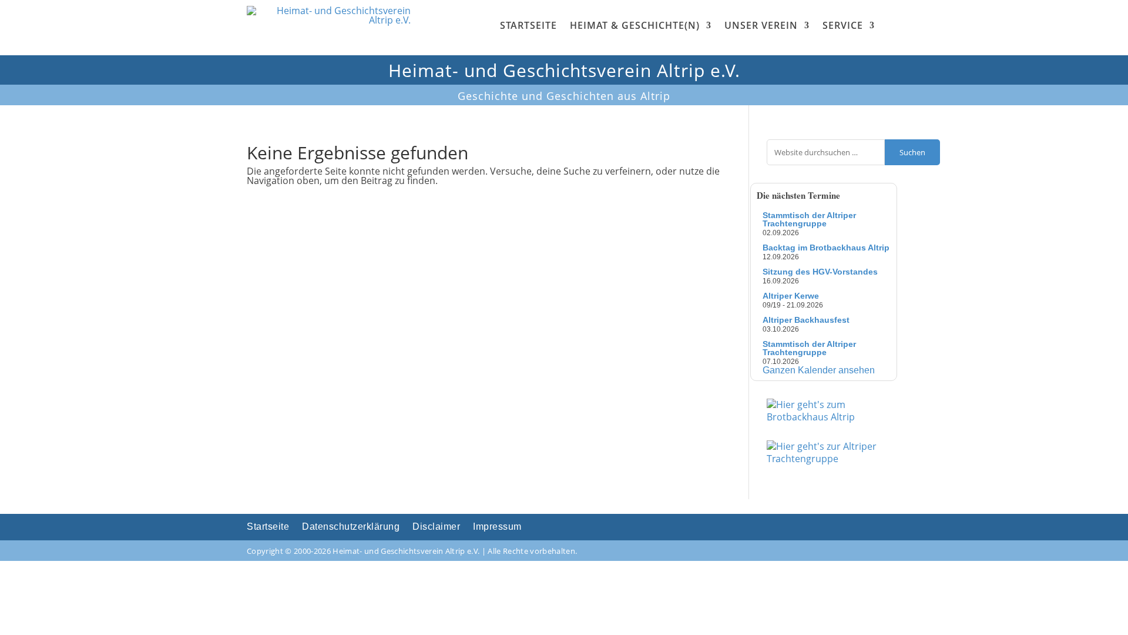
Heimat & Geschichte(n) (635, 25)
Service (842, 25)
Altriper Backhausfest (806, 320)
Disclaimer (436, 527)
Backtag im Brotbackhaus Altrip (826, 247)
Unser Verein (761, 25)
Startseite (528, 25)
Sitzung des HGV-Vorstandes (820, 271)
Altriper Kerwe (791, 295)
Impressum (497, 527)
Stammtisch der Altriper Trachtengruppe (809, 219)
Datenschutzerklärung (351, 527)
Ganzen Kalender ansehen (819, 370)
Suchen (912, 152)
